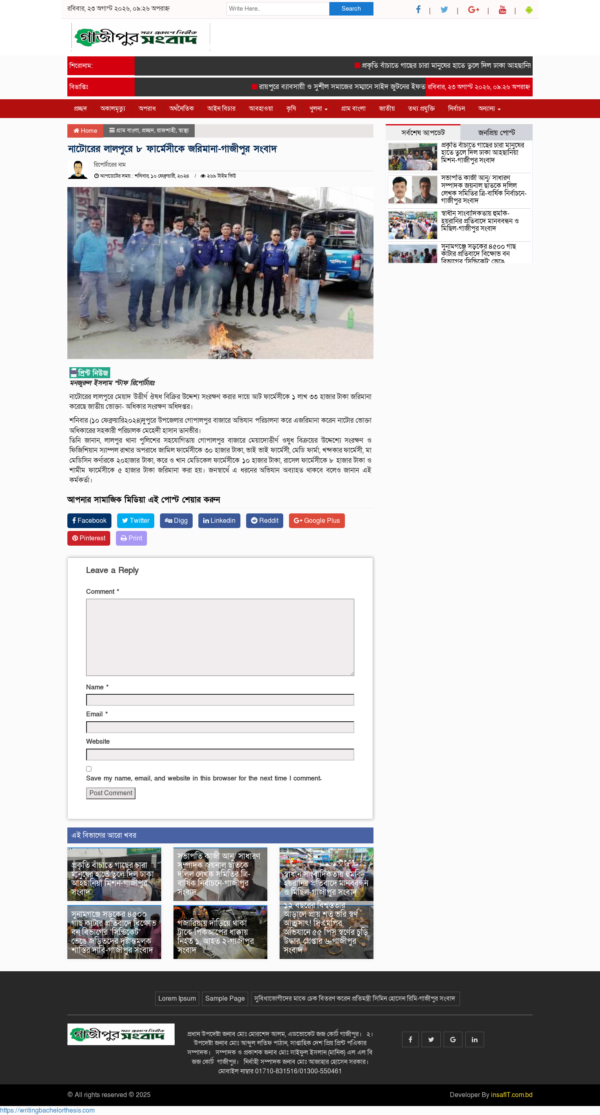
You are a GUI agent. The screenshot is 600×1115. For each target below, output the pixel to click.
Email (97, 714)
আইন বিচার (221, 108)
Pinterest (91, 538)
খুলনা (316, 108)
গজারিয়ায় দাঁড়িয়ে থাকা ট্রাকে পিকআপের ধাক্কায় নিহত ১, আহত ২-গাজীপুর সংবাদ (216, 937)
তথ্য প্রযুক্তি (421, 108)
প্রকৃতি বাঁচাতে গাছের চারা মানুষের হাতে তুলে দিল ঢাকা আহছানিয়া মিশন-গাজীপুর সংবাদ (460, 65)
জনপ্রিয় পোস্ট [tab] (496, 133)
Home (88, 131)
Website (98, 741)
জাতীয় (387, 108)
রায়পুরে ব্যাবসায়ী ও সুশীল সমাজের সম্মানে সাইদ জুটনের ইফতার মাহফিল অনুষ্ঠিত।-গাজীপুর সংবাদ (373, 86)
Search (351, 8)
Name (97, 687)
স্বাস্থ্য (183, 130)
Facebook (91, 520)
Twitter (138, 520)
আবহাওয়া (261, 108)
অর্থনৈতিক (181, 108)
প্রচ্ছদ (80, 108)
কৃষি (291, 108)
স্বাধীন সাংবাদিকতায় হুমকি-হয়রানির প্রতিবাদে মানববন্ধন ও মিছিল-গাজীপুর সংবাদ (326, 883)
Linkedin (222, 520)
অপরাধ (147, 108)
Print (134, 538)
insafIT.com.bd (512, 1094)
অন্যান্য (487, 108)
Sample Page (225, 998)
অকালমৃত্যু (112, 108)
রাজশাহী (166, 130)
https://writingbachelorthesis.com (47, 1110)
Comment (102, 591)
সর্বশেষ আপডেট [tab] (423, 133)
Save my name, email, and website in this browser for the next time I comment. (204, 778)
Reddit (268, 520)
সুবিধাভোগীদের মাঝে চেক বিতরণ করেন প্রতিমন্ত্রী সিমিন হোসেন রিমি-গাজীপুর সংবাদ (355, 998)
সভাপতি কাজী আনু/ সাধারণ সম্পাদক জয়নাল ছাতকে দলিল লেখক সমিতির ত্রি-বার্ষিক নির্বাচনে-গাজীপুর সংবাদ (219, 874)
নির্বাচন (456, 108)
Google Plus (321, 520)
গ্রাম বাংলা (353, 108)
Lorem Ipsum (177, 998)
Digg (180, 520)
